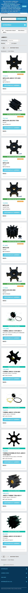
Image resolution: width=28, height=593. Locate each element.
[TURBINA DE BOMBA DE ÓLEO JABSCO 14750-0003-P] (14, 439)
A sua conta (4, 13)
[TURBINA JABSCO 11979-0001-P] (14, 316)
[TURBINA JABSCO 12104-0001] (14, 357)
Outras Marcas (21, 30)
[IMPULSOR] (14, 147)
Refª (4, 82)
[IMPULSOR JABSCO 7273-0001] (14, 62)
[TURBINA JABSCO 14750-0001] (14, 398)
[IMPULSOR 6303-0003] (14, 274)
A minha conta (5, 573)
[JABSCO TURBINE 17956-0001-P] (14, 481)
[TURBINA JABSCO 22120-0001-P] (14, 522)
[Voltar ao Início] (2, 30)
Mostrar (3, 43)
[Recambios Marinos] (9, 564)
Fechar (24, 6)
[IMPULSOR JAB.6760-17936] (14, 104)
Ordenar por (4, 40)
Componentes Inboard (10, 30)
